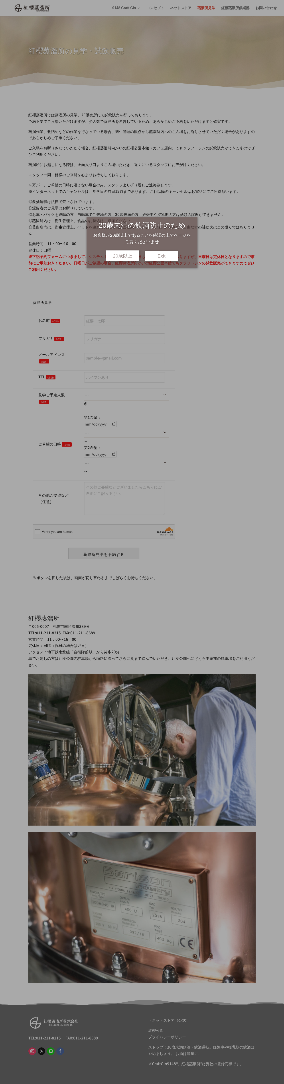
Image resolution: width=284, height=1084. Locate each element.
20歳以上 (122, 256)
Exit (162, 256)
